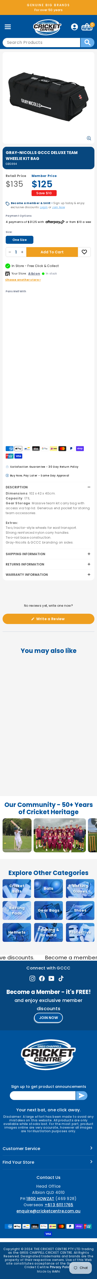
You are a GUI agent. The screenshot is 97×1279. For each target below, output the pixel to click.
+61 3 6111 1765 (58, 1205)
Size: (9, 232)
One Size (19, 240)
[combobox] (41, 42)
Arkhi (56, 1271)
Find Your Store (18, 1162)
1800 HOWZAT (40, 1198)
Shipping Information (25, 554)
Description (17, 487)
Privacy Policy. (61, 1267)
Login (44, 207)
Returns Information (25, 564)
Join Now (58, 207)
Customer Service (21, 1149)
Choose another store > (23, 280)
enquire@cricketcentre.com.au (48, 1211)
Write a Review (58, 620)
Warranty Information (27, 574)
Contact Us (48, 1177)
